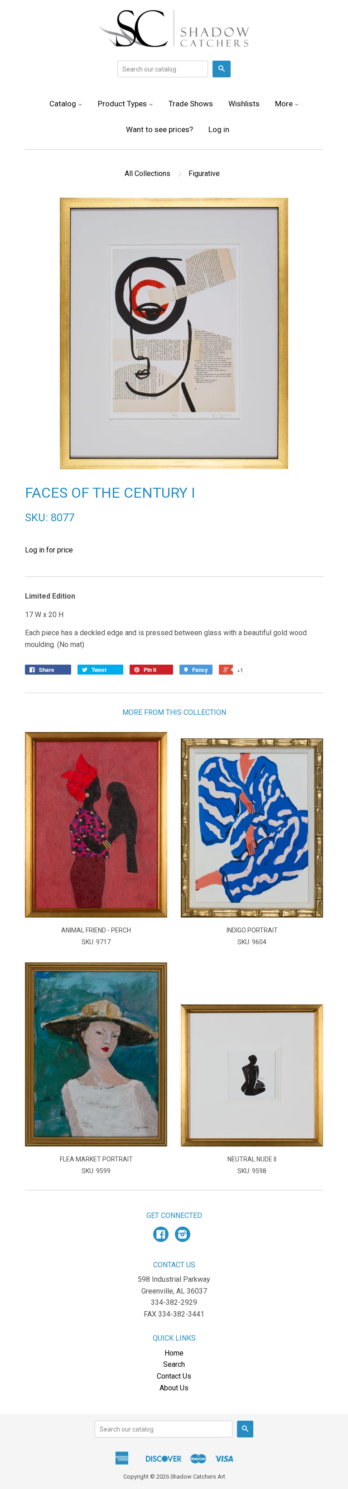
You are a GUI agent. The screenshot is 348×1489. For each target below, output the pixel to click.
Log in (218, 129)
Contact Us (174, 1376)
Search (174, 1364)
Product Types (123, 103)
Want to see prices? (159, 129)
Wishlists (244, 103)
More (285, 103)
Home (174, 1353)
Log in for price (49, 550)
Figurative (204, 173)
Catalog (63, 103)
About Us (174, 1388)
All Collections (147, 173)
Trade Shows (191, 103)
